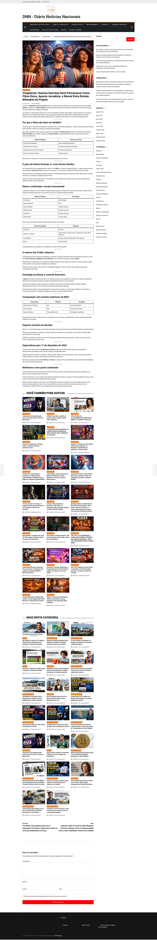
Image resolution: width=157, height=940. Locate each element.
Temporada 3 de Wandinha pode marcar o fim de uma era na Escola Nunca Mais (32, 418)
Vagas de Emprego (101, 233)
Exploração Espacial (102, 186)
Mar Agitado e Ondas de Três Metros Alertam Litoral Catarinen (114, 82)
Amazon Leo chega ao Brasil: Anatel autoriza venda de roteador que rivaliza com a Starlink (57, 782)
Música (24, 638)
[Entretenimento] (35, 38)
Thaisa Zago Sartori (35, 103)
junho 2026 (99, 119)
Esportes (105, 24)
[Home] (25, 38)
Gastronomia (34, 29)
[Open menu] (25, 27)
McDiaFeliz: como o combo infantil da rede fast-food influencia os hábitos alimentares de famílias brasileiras (58, 670)
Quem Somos (86, 925)
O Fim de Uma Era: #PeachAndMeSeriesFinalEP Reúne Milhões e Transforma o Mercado (81, 418)
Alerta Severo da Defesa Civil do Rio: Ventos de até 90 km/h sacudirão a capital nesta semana (82, 670)
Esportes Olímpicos (101, 183)
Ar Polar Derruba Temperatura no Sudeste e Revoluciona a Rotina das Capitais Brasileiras (81, 642)
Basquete (98, 151)
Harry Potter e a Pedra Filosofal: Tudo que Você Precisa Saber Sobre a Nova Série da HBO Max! (58, 537)
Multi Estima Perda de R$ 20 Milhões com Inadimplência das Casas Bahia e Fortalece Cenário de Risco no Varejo (33, 782)
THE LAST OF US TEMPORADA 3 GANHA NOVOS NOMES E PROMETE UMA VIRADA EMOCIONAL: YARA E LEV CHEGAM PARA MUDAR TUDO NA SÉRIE (82, 539)
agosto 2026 (99, 112)
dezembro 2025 (100, 137)
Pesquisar (99, 36)
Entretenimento (92, 24)
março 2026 (99, 126)
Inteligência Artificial (77, 694)
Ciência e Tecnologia (60, 24)
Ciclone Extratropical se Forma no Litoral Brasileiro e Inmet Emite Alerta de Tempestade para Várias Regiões (82, 726)
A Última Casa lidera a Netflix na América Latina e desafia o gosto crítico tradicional (56, 418)
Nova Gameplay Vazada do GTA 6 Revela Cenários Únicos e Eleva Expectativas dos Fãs (57, 698)
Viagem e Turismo (75, 29)
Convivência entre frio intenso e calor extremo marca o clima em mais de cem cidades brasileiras (58, 810)
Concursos (99, 165)
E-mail (24, 889)
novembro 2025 (100, 140)
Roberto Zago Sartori (60, 437)
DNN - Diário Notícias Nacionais (51, 17)
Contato (65, 925)
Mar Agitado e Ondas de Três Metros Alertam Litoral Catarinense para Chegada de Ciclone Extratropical (33, 642)
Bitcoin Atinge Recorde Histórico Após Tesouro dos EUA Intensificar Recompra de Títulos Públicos (82, 754)
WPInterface (58, 935)
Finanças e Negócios (119, 24)
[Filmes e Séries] (46, 38)
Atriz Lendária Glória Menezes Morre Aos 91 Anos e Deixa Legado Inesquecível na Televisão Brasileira (82, 782)
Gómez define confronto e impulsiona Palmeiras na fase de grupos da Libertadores (58, 754)
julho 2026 (99, 115)
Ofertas (64, 29)
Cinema (98, 161)
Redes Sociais (50, 666)
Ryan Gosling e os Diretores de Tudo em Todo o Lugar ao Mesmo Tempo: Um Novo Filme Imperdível (33, 537)
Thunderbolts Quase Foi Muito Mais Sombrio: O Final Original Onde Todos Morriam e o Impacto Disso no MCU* (33, 598)
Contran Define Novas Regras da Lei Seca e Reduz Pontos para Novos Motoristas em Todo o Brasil (33, 810)
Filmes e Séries (26, 413)
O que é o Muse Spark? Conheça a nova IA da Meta (111, 72)
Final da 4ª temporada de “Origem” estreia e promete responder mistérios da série (32, 446)
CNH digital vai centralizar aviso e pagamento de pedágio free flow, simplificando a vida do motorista (32, 698)
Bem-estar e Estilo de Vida (39, 24)
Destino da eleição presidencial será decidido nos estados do (113, 90)
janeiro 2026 (99, 133)
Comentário (26, 861)
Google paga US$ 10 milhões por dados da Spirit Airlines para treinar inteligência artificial (81, 698)
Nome (24, 881)
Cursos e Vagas (77, 24)
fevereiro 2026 (100, 130)
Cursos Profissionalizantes (103, 172)
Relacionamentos (101, 230)
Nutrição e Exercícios (102, 215)
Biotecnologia (100, 154)
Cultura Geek (50, 694)
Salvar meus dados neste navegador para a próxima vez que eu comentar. (45, 896)
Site (60, 889)
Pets (97, 222)
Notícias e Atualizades (50, 29)
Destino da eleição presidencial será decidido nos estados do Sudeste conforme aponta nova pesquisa (57, 642)
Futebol (25, 666)
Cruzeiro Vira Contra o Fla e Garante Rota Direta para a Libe (113, 99)
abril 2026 (99, 123)
